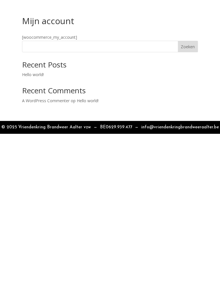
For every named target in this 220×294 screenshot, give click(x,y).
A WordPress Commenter (46, 100)
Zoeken (188, 46)
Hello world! (33, 74)
